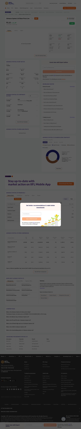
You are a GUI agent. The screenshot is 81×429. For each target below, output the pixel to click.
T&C (34, 222)
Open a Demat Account (31, 218)
